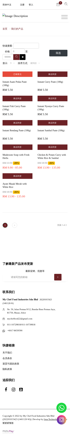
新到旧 (33, 63)
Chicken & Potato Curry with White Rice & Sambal (52, 157)
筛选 (58, 53)
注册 (22, 4)
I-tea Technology (51, 419)
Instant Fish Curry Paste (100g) (14, 108)
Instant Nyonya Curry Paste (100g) (51, 108)
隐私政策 (7, 369)
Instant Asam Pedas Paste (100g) (15, 84)
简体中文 (7, 4)
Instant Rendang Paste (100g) (17, 130)
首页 (5, 29)
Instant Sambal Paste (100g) (51, 130)
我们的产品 (17, 29)
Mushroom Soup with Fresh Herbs (16, 157)
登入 (31, 4)
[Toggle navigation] (64, 17)
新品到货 (52, 74)
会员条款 (7, 358)
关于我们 (7, 352)
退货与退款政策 (11, 363)
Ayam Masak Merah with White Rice (15, 185)
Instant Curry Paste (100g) (50, 82)
